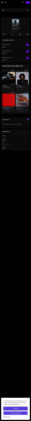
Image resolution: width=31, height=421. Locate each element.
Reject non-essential (15, 413)
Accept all (15, 408)
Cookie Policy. (15, 404)
